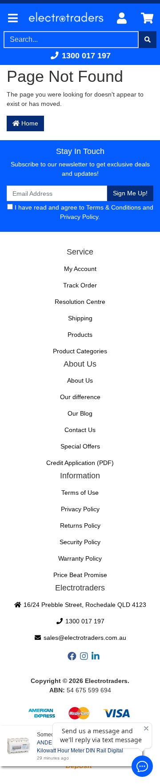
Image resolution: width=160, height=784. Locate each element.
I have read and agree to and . (83, 212)
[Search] (147, 39)
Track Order (80, 285)
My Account (80, 268)
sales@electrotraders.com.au (84, 637)
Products (80, 334)
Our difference (80, 396)
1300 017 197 (85, 55)
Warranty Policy (80, 558)
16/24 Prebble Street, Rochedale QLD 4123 (84, 604)
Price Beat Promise (80, 574)
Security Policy (80, 542)
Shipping (80, 318)
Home (29, 123)
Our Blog (80, 413)
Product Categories (80, 351)
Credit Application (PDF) (80, 462)
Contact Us (80, 429)
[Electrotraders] (66, 18)
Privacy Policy (79, 216)
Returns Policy (80, 525)
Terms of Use (80, 492)
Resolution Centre (80, 301)
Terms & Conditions (113, 207)
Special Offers (80, 446)
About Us (80, 380)
